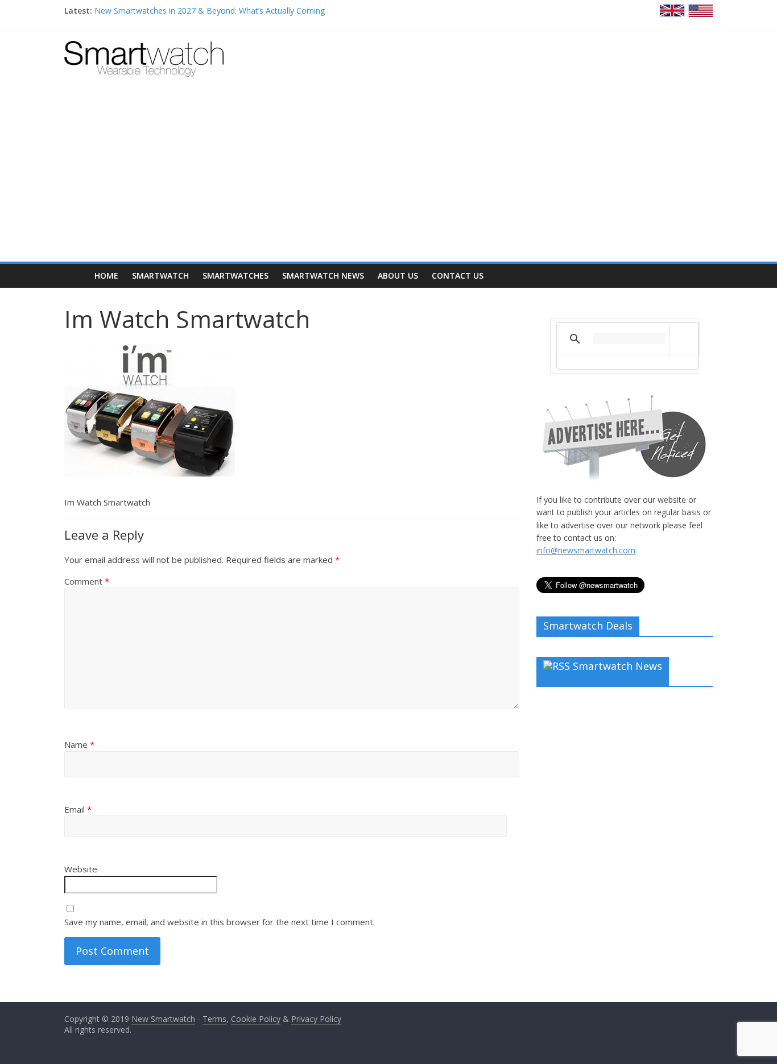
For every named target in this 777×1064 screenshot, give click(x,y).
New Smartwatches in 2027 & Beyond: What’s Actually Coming (209, 10)
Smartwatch (160, 275)
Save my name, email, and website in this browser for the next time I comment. (219, 922)
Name (79, 744)
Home (106, 275)
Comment (86, 581)
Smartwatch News (323, 275)
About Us (398, 275)
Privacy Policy (316, 1018)
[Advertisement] (388, 176)
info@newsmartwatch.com (585, 550)
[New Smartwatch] (144, 48)
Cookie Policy (255, 1018)
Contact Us (457, 275)
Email (78, 809)
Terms (214, 1018)
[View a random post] (701, 276)
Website (80, 869)
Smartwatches (235, 275)
